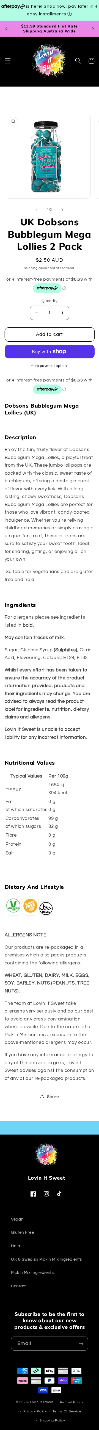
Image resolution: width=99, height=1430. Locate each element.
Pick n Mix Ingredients (32, 1272)
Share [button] (53, 1096)
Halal (16, 1246)
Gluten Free (22, 1232)
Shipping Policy (52, 1420)
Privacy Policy (35, 1411)
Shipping (31, 268)
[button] (7, 60)
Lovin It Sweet (42, 1402)
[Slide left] (37, 210)
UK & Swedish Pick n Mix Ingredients (46, 1259)
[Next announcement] (93, 29)
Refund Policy (71, 1402)
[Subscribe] (81, 1344)
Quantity (50, 301)
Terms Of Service (67, 1411)
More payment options (49, 366)
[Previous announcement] (6, 29)
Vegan (17, 1219)
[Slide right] (62, 210)
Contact (19, 1286)
